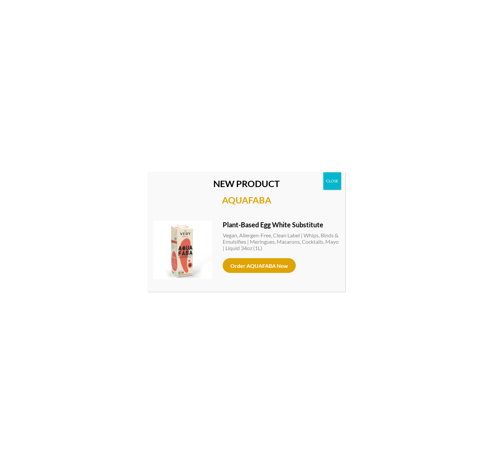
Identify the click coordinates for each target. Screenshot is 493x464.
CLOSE (332, 180)
